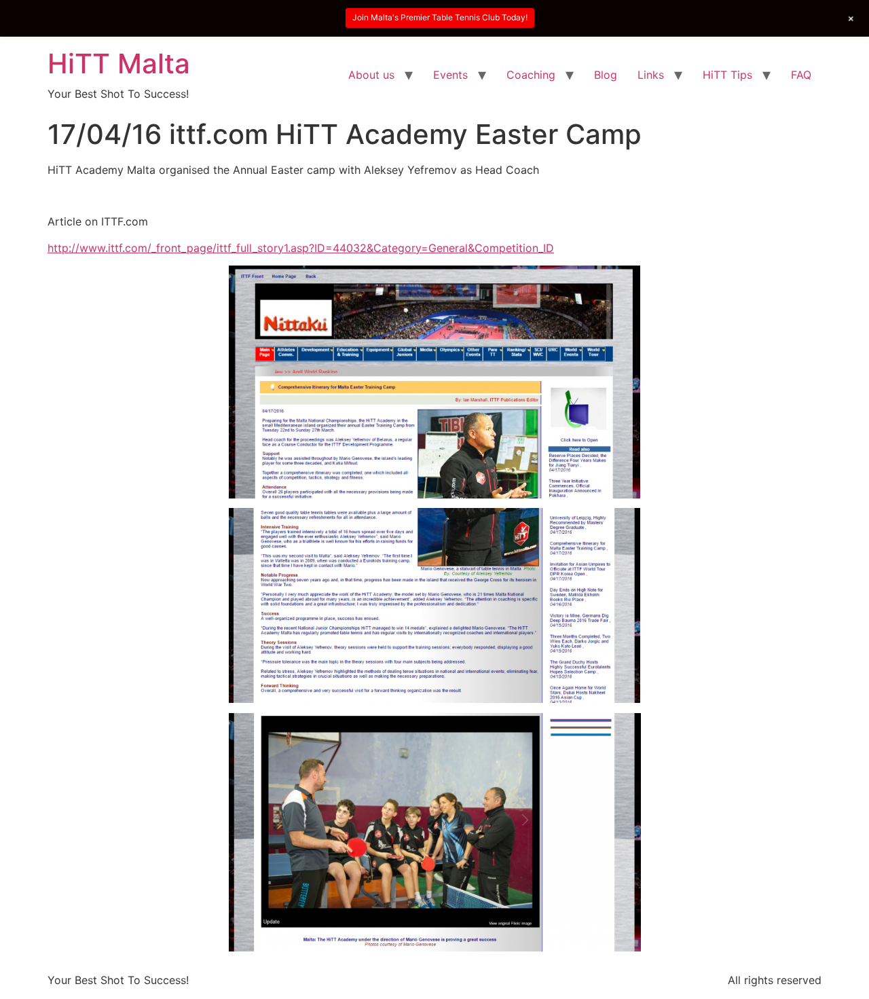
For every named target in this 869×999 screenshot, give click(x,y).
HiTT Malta (119, 63)
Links (650, 74)
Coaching (530, 74)
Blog (605, 74)
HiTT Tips (727, 74)
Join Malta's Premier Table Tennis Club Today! (440, 17)
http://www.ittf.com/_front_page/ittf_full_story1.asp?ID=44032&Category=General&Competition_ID (301, 248)
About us (371, 74)
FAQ (801, 74)
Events (450, 74)
